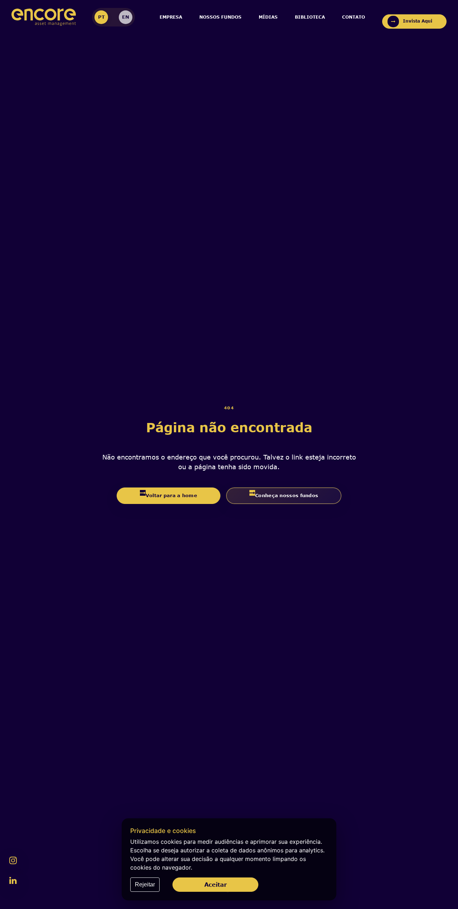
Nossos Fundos (220, 17)
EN (125, 17)
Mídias (268, 17)
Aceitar (215, 884)
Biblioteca (310, 17)
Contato (353, 17)
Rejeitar (145, 884)
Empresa (171, 17)
